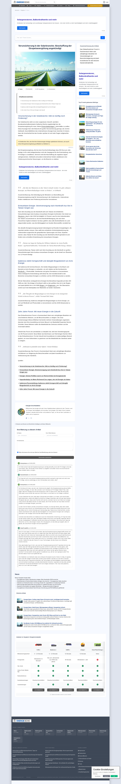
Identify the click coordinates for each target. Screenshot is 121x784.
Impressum (82, 750)
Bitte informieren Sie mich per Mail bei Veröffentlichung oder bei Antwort (38, 452)
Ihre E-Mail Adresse (50, 433)
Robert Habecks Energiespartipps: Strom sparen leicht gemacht (59, 751)
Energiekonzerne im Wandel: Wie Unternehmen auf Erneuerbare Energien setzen (94, 108)
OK (114, 776)
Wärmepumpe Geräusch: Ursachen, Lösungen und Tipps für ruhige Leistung (94, 115)
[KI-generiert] (53, 643)
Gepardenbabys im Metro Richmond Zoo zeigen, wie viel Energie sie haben (45, 379)
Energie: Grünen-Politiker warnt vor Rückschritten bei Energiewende (43, 376)
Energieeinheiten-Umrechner (94, 154)
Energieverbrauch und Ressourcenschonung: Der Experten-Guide (28, 755)
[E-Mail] (31, 418)
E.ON (38, 649)
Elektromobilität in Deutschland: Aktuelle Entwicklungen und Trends (95, 170)
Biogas (42, 285)
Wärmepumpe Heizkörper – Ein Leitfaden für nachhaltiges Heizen (59, 763)
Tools (80, 763)
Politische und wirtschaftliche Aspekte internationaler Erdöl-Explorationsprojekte (26, 768)
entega (82, 649)
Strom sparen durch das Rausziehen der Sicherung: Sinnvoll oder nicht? (93, 148)
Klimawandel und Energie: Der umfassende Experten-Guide (60, 767)
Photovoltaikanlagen (47, 126)
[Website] (28, 418)
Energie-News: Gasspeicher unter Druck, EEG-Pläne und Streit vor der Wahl (45, 615)
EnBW (67, 649)
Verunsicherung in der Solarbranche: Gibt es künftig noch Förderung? (43, 366)
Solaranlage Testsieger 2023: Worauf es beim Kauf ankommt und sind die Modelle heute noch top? (25, 759)
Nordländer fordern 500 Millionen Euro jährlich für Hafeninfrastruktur (43, 623)
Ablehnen (106, 776)
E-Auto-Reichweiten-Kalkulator (94, 161)
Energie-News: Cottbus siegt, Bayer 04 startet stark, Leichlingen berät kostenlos (46, 599)
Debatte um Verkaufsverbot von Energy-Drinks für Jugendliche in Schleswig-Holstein (41, 583)
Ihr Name (19, 433)
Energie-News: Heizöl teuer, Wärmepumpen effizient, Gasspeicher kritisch (44, 607)
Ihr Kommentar (20, 440)
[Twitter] (26, 418)
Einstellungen (97, 776)
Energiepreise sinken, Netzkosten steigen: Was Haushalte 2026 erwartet (37, 579)
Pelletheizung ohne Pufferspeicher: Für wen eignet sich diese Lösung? (59, 759)
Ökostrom (21, 216)
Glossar (81, 761)
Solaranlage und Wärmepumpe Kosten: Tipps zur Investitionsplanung (25, 751)
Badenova (52, 649)
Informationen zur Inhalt (85, 758)
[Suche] (54, 2)
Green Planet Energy (97, 649)
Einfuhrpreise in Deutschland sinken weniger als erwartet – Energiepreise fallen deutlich (42, 581)
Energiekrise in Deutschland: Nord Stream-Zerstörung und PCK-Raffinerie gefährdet (40, 588)
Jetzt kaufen (22, 28)
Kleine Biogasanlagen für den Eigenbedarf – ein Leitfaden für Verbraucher (94, 123)
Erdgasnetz (51, 285)
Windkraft (21, 271)
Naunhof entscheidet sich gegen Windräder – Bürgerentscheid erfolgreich (38, 586)
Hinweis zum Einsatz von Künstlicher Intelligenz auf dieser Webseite (33, 424)
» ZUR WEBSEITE (38, 690)
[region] (60, 667)
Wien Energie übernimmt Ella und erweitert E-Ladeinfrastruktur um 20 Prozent (39, 584)
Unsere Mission (83, 756)
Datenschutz (82, 753)
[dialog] (106, 772)
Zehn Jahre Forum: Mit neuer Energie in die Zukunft (37, 389)
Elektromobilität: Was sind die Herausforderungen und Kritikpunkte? (26, 763)
